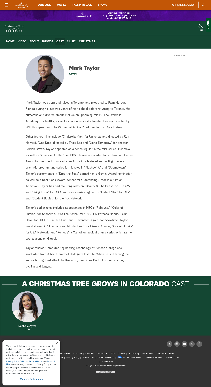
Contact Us (102, 354)
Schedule (44, 5)
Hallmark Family (63, 354)
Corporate (161, 354)
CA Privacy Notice (106, 358)
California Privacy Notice (31, 362)
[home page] (21, 5)
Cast (60, 41)
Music (71, 41)
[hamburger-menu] (6, 5)
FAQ (113, 354)
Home (10, 41)
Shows (102, 5)
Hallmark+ (77, 354)
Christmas (87, 41)
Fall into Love (82, 5)
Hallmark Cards (172, 358)
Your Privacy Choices (131, 358)
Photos (47, 41)
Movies (61, 5)
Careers (121, 354)
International (147, 354)
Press (171, 354)
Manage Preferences (31, 379)
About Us (89, 354)
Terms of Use (88, 358)
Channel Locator (183, 5)
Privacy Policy (72, 358)
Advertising (134, 354)
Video (22, 41)
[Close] (57, 343)
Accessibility (107, 362)
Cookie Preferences (153, 358)
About (34, 41)
